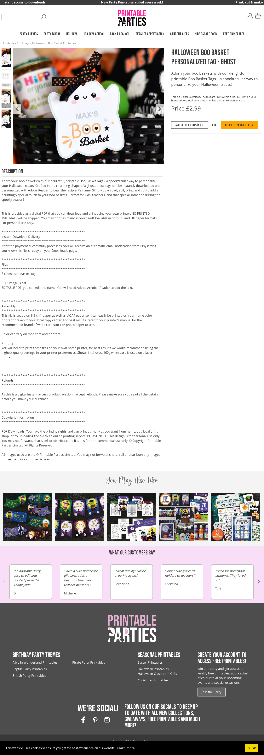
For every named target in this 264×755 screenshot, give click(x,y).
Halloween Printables (153, 669)
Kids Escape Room (206, 34)
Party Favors (52, 34)
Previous (15, 106)
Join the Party (211, 692)
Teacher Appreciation (149, 34)
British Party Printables (29, 675)
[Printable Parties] (132, 16)
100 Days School (93, 34)
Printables (9, 43)
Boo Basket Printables (62, 43)
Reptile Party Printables (30, 669)
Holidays (71, 34)
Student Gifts (179, 34)
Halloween (39, 43)
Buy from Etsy (239, 125)
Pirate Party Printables (88, 662)
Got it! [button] (252, 748)
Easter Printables (150, 662)
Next (158, 106)
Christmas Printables (153, 680)
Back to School (120, 34)
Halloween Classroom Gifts (157, 674)
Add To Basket (189, 125)
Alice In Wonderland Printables (35, 662)
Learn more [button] (126, 748)
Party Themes (29, 34)
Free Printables (233, 34)
